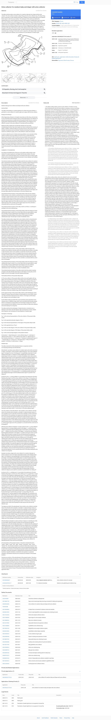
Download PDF (57, 17)
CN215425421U (5, 660)
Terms (61, 717)
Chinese (61, 21)
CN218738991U (5, 647)
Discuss (72, 60)
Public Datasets (54, 717)
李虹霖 (57, 23)
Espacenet (60, 60)
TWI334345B (5, 606)
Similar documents (70, 56)
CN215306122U (5, 628)
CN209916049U (5, 604)
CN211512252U (5, 614)
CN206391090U (5, 631)
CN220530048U (5, 641)
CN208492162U (5, 658)
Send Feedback (45, 717)
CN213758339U (5, 617)
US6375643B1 (5, 598)
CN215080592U (5, 620)
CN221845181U (5, 633)
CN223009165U (5, 652)
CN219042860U (5, 609)
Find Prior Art (66, 17)
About (38, 717)
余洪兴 (63, 23)
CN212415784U (5, 622)
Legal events (62, 56)
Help (73, 717)
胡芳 (60, 23)
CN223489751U (5, 650)
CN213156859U (5, 625)
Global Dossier (66, 60)
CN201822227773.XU (7, 677)
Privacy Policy (67, 717)
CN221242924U (5, 663)
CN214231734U (5, 644)
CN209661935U (5, 612)
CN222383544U (5, 636)
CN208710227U (5, 655)
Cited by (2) (56, 56)
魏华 (66, 23)
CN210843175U (5, 601)
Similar (73, 17)
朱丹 (69, 23)
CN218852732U (5, 639)
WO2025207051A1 (6, 583)
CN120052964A (5, 580)
